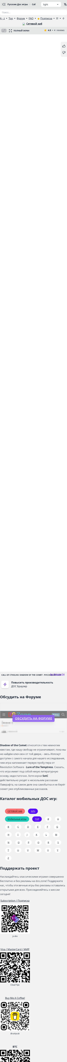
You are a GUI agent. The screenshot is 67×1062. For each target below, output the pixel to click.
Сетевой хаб (34, 23)
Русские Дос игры (17, 4)
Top (11, 18)
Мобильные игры (17, 818)
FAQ (31, 18)
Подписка (46, 18)
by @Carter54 (57, 674)
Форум (21, 18)
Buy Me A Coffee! (15, 998)
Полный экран (21, 30)
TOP (37, 818)
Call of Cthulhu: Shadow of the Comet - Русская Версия (31, 675)
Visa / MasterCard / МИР (14, 949)
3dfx (33, 811)
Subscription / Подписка (14, 900)
